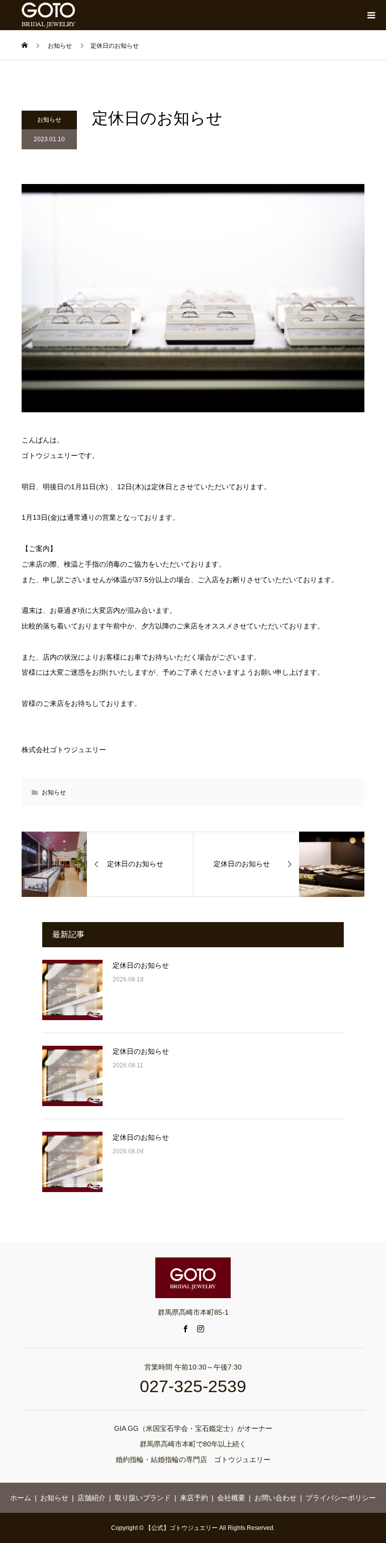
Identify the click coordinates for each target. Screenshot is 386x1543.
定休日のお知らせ (141, 965)
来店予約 (194, 1498)
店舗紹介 (91, 1498)
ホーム (20, 1498)
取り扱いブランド (143, 1498)
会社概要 (231, 1498)
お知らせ (49, 119)
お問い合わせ (275, 1498)
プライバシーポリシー (341, 1498)
